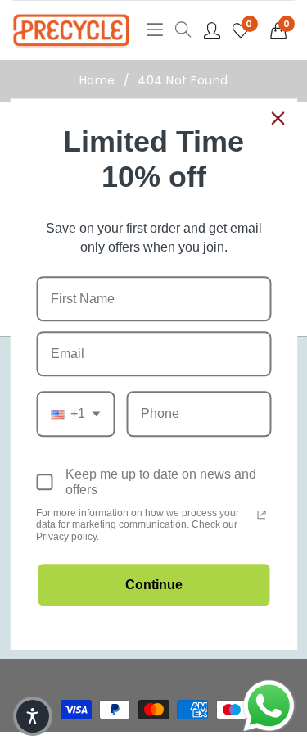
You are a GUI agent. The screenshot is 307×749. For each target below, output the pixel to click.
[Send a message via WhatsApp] (269, 706)
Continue (154, 585)
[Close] (277, 118)
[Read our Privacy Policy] (261, 514)
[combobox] (75, 414)
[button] (283, 30)
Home (97, 80)
